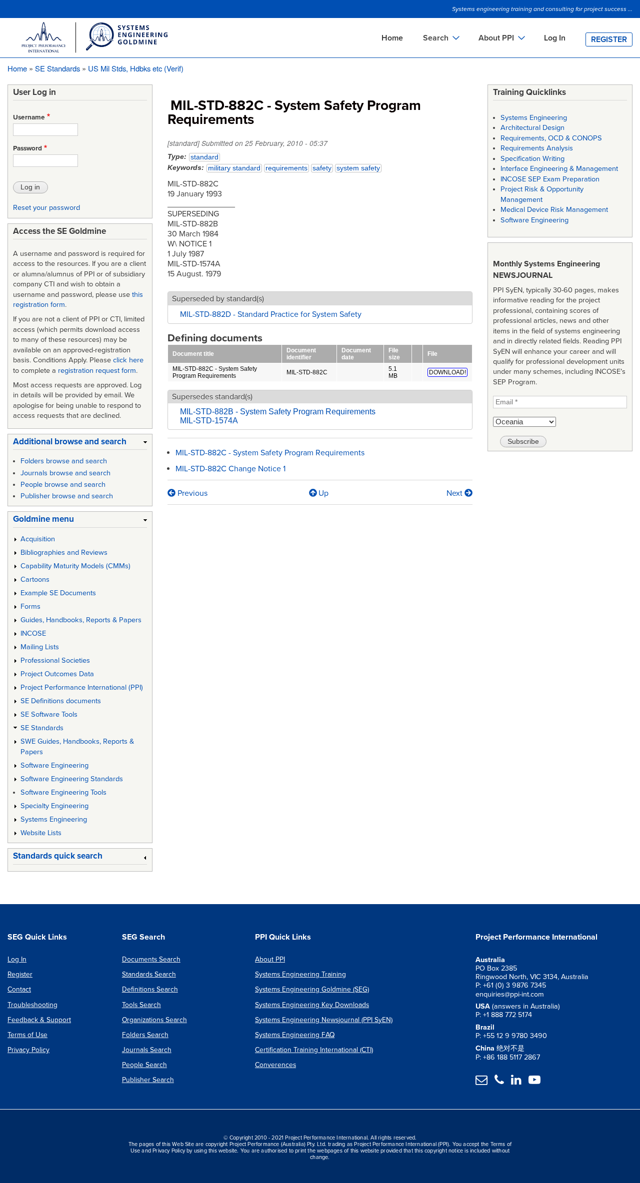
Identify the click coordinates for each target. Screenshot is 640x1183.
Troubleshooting (33, 1005)
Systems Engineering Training (300, 974)
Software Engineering (54, 765)
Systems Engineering (53, 819)
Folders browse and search (63, 461)
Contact (19, 989)
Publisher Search (148, 1080)
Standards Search (149, 974)
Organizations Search (154, 1020)
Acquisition (37, 539)
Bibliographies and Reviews (64, 552)
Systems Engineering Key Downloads (312, 1005)
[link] (80, 443)
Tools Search (141, 1005)
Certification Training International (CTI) (314, 1050)
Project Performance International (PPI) (81, 687)
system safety (358, 168)
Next (455, 493)
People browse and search (63, 484)
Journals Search (147, 1050)
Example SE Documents (58, 593)
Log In (555, 38)
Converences (275, 1065)
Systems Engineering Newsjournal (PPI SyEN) (323, 1020)
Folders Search (145, 1035)
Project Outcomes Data (57, 674)
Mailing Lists (39, 647)
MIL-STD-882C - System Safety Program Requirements (214, 372)
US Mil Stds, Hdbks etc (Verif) (136, 68)
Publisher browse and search (66, 496)
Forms (30, 606)
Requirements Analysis (536, 148)
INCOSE (33, 633)
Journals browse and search (65, 473)
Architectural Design (532, 127)
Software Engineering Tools (63, 792)
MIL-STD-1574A (209, 420)
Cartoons (35, 579)
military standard (234, 168)
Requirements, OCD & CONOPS (551, 138)
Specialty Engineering (54, 806)
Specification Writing (532, 158)
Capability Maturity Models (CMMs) (75, 566)
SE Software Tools (49, 714)
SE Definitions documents (60, 701)
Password (27, 148)
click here (128, 360)
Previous (192, 493)
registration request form (97, 370)
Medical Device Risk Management (554, 209)
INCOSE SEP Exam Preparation (550, 179)
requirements (287, 168)
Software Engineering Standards (71, 779)
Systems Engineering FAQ (294, 1035)
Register (609, 39)
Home (392, 38)
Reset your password (46, 207)
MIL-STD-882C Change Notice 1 (231, 469)
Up (323, 493)
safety (322, 168)
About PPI (270, 959)
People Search (144, 1065)
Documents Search (151, 959)
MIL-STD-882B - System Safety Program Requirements (278, 411)
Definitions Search (150, 989)
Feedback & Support (39, 1020)
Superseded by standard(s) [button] (218, 299)
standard (204, 157)
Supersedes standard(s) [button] (212, 397)
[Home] (94, 38)
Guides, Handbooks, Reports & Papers (81, 620)
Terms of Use (28, 1035)
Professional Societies (55, 660)
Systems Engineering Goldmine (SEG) (312, 989)
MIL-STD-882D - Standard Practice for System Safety (271, 314)
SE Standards (57, 68)
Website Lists (41, 833)
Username (29, 117)
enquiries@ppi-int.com (510, 994)
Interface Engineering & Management (559, 168)
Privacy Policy (29, 1050)
